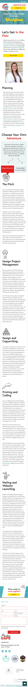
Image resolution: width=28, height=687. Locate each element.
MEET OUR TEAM (13, 55)
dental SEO (14, 47)
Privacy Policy (19, 685)
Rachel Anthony (9, 108)
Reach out (14, 594)
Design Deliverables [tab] (7, 168)
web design (6, 45)
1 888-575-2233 (5, 642)
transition (9, 119)
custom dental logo (8, 44)
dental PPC (21, 47)
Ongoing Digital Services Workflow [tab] (20, 169)
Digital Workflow (6, 463)
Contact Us (18, 8)
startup (4, 119)
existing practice (17, 119)
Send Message (13, 632)
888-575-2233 (20, 5)
